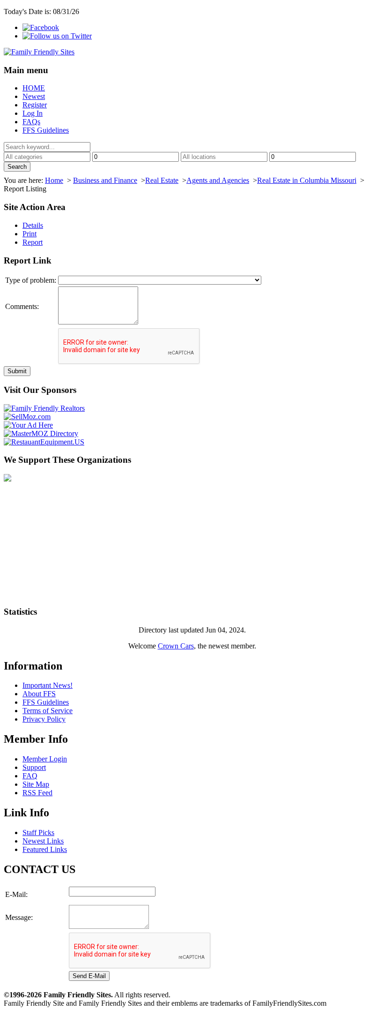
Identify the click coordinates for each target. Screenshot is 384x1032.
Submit (17, 371)
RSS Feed (37, 793)
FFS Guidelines (45, 130)
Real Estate (161, 180)
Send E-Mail (89, 975)
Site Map (35, 784)
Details (32, 225)
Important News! (47, 685)
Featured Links (44, 849)
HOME (33, 88)
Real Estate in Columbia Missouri (306, 180)
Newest (33, 96)
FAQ (29, 776)
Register (34, 105)
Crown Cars (176, 646)
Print (29, 234)
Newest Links (43, 841)
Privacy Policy (44, 719)
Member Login (44, 759)
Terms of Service (47, 711)
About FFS (39, 694)
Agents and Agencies (217, 180)
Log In (32, 113)
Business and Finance (105, 180)
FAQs (31, 122)
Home (54, 180)
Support (34, 767)
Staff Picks (38, 832)
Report (32, 242)
